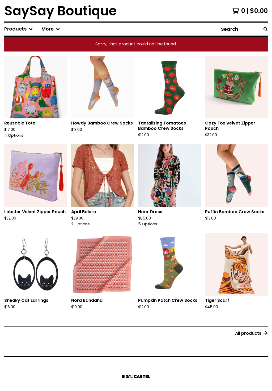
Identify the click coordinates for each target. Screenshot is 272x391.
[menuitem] (18, 29)
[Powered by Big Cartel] (136, 376)
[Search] (265, 29)
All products (248, 333)
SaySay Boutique (60, 10)
